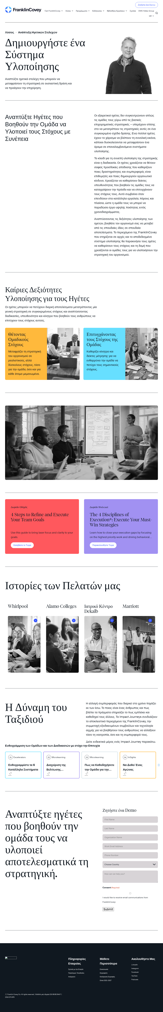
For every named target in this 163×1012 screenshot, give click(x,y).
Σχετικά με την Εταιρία (75, 969)
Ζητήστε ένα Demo (146, 5)
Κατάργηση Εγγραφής (107, 977)
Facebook (135, 972)
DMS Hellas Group (146, 11)
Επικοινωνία (104, 969)
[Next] (159, 765)
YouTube (134, 976)
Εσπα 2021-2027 (105, 980)
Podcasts (134, 979)
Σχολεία (133, 11)
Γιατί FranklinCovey (52, 11)
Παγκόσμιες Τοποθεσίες (76, 973)
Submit (108, 909)
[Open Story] (35, 620)
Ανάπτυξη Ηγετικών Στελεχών (37, 32)
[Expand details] (9, 774)
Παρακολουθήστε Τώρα (103, 545)
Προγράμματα (81, 11)
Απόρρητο (71, 977)
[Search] (156, 12)
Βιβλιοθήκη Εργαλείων (116, 11)
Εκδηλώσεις (97, 11)
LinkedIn (134, 965)
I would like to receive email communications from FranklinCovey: (125, 899)
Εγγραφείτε (103, 973)
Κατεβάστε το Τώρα (22, 545)
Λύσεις (68, 11)
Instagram (135, 968)
